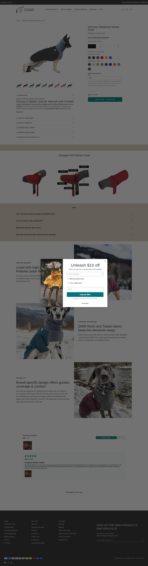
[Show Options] (102, 274)
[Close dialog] (105, 261)
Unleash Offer (85, 294)
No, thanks (85, 303)
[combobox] (84, 274)
